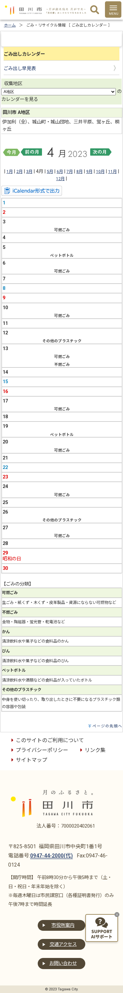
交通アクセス (63, 944)
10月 (100, 171)
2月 (19, 171)
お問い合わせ (63, 963)
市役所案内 (62, 925)
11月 (112, 171)
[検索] (94, 10)
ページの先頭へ (107, 726)
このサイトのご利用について (50, 740)
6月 (60, 171)
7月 (70, 171)
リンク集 (95, 750)
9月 (89, 171)
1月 (10, 171)
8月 (79, 171)
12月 (60, 179)
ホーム (10, 25)
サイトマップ (31, 760)
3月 (29, 171)
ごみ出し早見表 (20, 68)
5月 (50, 171)
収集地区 (13, 83)
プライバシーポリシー (42, 750)
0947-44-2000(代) (51, 855)
